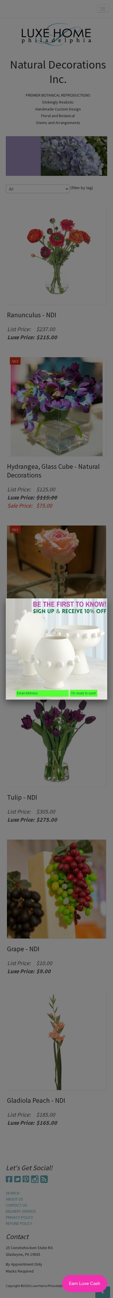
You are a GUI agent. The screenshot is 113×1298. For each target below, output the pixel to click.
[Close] (107, 598)
